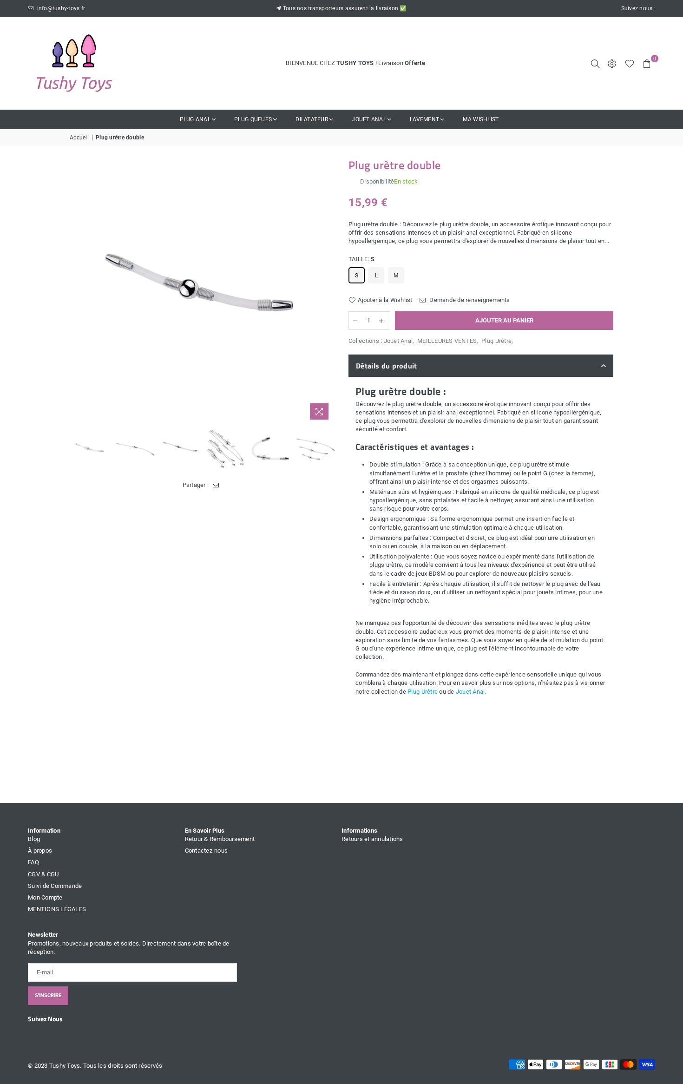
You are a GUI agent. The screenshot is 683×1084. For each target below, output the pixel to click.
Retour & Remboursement (220, 838)
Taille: (361, 259)
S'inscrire (48, 995)
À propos (40, 850)
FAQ (33, 862)
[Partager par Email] (215, 485)
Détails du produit (386, 365)
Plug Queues (253, 119)
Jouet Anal (369, 119)
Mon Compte (45, 897)
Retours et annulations (372, 838)
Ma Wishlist (481, 119)
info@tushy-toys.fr (60, 8)
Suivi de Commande (55, 885)
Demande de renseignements (469, 299)
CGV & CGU (43, 874)
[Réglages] (612, 63)
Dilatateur (312, 119)
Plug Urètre (496, 340)
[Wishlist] (629, 63)
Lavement (424, 119)
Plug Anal (195, 119)
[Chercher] (595, 63)
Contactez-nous (206, 850)
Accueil (79, 137)
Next (326, 292)
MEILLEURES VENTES (447, 340)
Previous (78, 292)
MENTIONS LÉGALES (57, 909)
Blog (34, 838)
